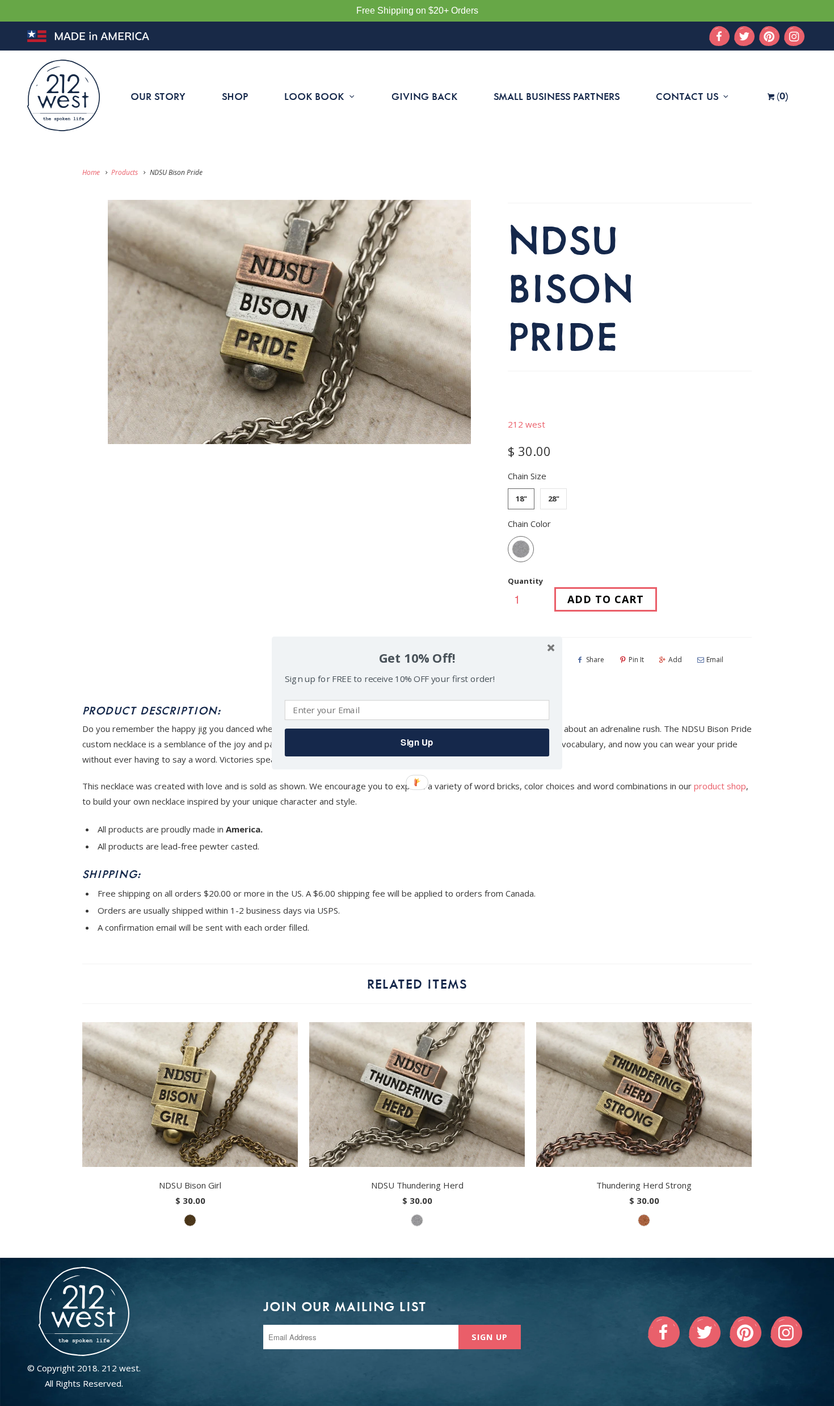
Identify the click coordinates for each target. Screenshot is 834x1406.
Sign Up (417, 742)
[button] (417, 658)
